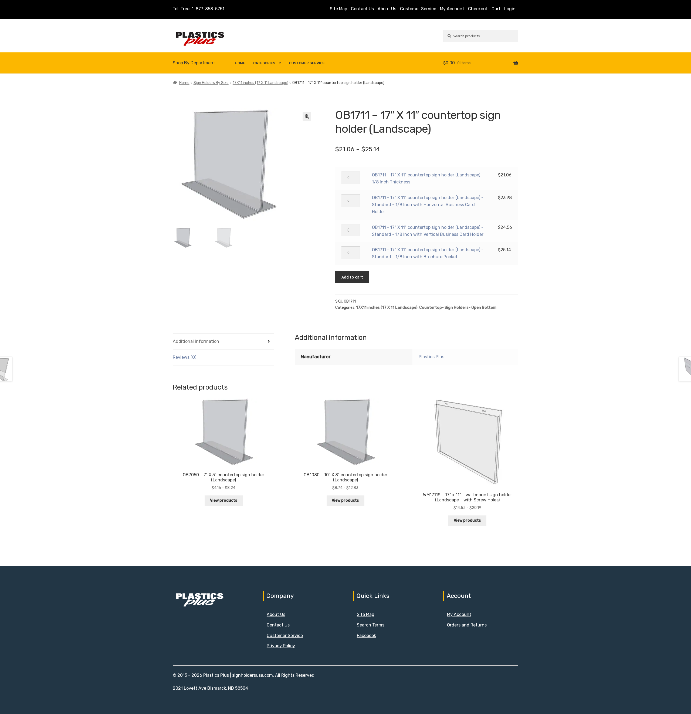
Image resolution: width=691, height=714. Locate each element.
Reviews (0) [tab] (184, 357)
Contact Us (362, 8)
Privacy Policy (281, 645)
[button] (307, 116)
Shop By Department (194, 62)
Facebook (366, 635)
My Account (452, 8)
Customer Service (418, 8)
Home (240, 63)
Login (510, 8)
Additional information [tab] (196, 341)
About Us (387, 8)
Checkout (478, 8)
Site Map (338, 8)
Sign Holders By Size (211, 83)
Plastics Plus (431, 356)
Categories (264, 63)
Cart (496, 8)
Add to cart (352, 277)
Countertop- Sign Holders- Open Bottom (457, 307)
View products (223, 500)
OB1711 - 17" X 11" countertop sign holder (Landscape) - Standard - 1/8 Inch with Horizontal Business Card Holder (427, 204)
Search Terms (370, 625)
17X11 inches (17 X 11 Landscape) (260, 83)
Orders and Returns (467, 625)
